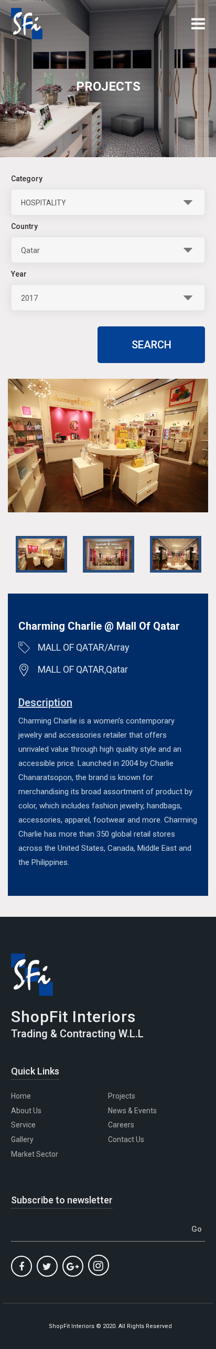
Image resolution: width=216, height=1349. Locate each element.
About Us (26, 1110)
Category (26, 178)
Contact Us (126, 1139)
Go (196, 1229)
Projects (121, 1096)
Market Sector (34, 1154)
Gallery (22, 1139)
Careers (121, 1125)
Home (21, 1096)
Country (24, 226)
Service (23, 1125)
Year (19, 274)
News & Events (132, 1110)
